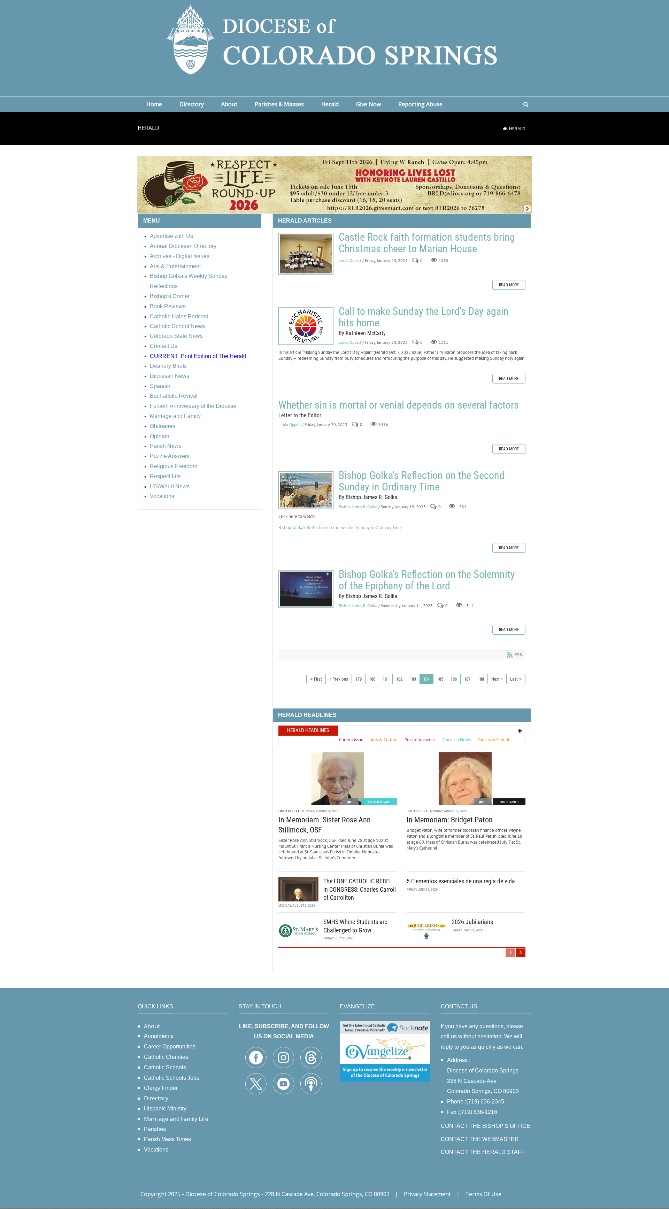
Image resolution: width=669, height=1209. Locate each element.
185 (440, 679)
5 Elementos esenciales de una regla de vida (461, 881)
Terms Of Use (483, 1194)
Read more (509, 284)
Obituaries (509, 802)
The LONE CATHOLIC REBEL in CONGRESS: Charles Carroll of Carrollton (359, 889)
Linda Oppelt (350, 260)
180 (372, 679)
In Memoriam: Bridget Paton (450, 819)
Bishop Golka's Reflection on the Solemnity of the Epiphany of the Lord (306, 589)
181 (386, 679)
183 (413, 679)
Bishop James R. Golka (358, 506)
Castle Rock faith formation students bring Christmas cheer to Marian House (306, 253)
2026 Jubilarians (472, 921)
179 (358, 679)
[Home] (505, 128)
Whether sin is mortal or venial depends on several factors (398, 405)
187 (467, 679)
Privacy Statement (427, 1194)
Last (514, 679)
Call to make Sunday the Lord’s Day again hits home (306, 326)
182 (399, 679)
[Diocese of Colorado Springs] (334, 38)
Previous (340, 679)
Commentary (379, 802)
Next (495, 679)
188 (481, 679)
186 (454, 679)
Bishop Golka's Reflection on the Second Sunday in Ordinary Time (306, 490)
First (318, 679)
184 (426, 679)
